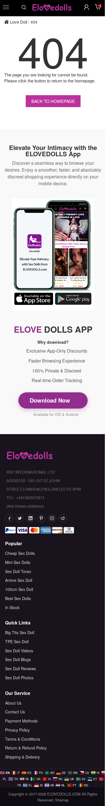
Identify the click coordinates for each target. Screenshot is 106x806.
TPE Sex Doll (17, 641)
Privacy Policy (17, 730)
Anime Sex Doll (18, 580)
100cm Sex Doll (19, 589)
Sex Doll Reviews (20, 668)
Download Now (51, 400)
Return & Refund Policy (26, 748)
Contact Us (15, 712)
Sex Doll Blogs (18, 659)
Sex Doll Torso (18, 571)
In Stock (12, 607)
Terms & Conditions (22, 739)
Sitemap (62, 800)
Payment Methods (21, 721)
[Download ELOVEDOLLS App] (53, 254)
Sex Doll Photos (19, 677)
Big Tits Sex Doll (19, 632)
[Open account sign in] (86, 7)
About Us (13, 703)
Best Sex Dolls (18, 598)
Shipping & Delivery (22, 757)
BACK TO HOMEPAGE (53, 101)
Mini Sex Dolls (17, 562)
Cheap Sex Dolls (20, 553)
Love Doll (18, 22)
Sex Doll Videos (19, 650)
